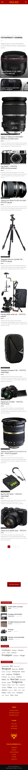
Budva (21, 669)
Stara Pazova (21, 687)
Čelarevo (7, 695)
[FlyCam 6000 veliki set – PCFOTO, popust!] (14, 292)
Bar (11, 666)
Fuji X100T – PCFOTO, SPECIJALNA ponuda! (9, 167)
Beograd (6, 669)
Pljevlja (9, 682)
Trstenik (19, 690)
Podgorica (17, 682)
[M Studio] (4, 631)
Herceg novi (16, 671)
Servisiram (16, 655)
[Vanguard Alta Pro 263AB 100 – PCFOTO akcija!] (14, 235)
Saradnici (14, 749)
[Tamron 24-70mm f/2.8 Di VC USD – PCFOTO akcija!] (14, 190)
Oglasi (8, 35)
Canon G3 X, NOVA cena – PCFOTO (13, 531)
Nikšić (4, 679)
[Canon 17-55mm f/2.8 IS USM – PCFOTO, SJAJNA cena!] (14, 116)
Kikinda (23, 671)
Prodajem (7, 655)
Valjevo (4, 692)
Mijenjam (4, 652)
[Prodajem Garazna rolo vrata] (4, 624)
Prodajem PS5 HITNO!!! (15, 614)
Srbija (9, 687)
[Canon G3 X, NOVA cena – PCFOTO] (14, 518)
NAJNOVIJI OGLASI (14, 715)
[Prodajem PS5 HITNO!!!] (4, 616)
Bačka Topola (16, 666)
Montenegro (14, 728)
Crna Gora (14, 724)
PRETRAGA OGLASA (14, 712)
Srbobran (15, 687)
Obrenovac (22, 679)
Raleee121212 (11, 616)
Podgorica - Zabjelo (6, 685)
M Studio (10, 629)
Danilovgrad (8, 671)
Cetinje (3, 671)
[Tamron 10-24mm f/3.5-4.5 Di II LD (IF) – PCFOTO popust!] (14, 433)
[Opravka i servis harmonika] (4, 638)
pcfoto (2, 76)
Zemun (13, 692)
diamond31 (10, 639)
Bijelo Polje (15, 669)
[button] (26, 2)
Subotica (4, 690)
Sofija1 (9, 608)
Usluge (22, 655)
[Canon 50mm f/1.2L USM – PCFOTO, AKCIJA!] (14, 64)
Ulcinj (23, 690)
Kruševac (4, 677)
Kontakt (14, 756)
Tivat (15, 690)
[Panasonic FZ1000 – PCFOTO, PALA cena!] (14, 392)
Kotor (3, 674)
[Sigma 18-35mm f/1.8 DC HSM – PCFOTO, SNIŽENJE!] (11, 84)
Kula (9, 677)
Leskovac (13, 677)
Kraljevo (16, 674)
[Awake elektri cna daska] (4, 609)
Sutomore (10, 690)
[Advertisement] (14, 19)
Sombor (4, 687)
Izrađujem (14, 650)
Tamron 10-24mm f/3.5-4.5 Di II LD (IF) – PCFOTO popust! (13, 452)
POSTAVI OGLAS (14, 584)
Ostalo (8, 652)
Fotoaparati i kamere (5, 134)
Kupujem (20, 650)
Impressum (14, 759)
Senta (17, 685)
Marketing (14, 747)
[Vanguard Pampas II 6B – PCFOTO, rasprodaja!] (14, 348)
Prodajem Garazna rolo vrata (16, 622)
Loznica (19, 677)
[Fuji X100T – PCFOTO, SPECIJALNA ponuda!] (14, 157)
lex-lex (9, 631)
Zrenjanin (19, 692)
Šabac (12, 695)
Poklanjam (13, 652)
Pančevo (4, 682)
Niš (8, 679)
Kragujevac (9, 674)
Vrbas (9, 693)
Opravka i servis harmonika (16, 637)
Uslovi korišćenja (14, 752)
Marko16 (10, 623)
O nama (14, 754)
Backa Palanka (5, 666)
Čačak (3, 695)
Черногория (14, 726)
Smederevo (22, 685)
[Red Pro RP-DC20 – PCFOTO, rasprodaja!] (14, 479)
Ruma (13, 685)
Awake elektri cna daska (15, 606)
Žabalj (16, 695)
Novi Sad (14, 679)
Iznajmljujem (6, 650)
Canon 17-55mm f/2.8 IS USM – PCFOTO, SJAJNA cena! (12, 138)
